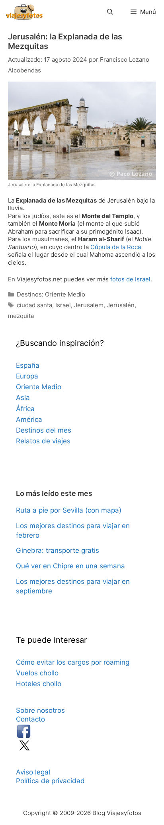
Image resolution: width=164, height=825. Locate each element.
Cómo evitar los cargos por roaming (72, 662)
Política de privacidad (50, 781)
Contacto (30, 719)
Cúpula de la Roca (115, 247)
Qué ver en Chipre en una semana (70, 566)
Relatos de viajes (43, 441)
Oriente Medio (38, 387)
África (25, 409)
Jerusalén (121, 305)
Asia (23, 398)
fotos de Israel (130, 279)
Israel (63, 305)
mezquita (21, 316)
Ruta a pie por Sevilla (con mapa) (68, 510)
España (27, 365)
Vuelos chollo (37, 673)
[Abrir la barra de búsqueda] (109, 12)
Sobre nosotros (40, 710)
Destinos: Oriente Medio (51, 294)
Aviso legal (33, 772)
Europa (27, 376)
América (29, 419)
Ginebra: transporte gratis (57, 550)
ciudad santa (34, 305)
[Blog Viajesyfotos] (24, 12)
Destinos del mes (43, 430)
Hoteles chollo (38, 684)
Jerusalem (88, 305)
